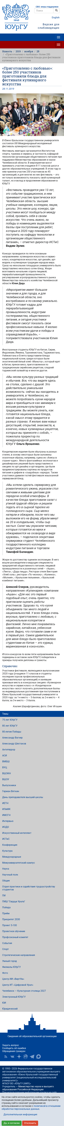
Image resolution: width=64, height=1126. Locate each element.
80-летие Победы (11, 731)
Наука (5, 868)
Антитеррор (8, 749)
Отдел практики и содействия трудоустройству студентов (28, 888)
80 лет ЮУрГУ (9, 725)
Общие (6, 880)
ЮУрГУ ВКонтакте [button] (12, 1056)
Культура (7, 850)
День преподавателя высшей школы (22, 797)
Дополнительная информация (20, 1114)
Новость (7, 51)
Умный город (9, 961)
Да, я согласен (12, 1123)
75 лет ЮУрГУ (9, 719)
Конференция (9, 844)
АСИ (4, 755)
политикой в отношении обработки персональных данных (31, 1107)
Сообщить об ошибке (14, 1048)
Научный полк (10, 874)
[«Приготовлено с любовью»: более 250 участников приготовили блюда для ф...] (32, 114)
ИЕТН (5, 803)
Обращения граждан (13, 1051)
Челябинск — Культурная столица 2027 (24, 990)
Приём (6, 913)
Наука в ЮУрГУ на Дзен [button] (19, 1056)
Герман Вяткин (10, 791)
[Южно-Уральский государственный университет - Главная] (16, 17)
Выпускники (9, 785)
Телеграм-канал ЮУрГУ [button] (32, 1056)
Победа (6, 907)
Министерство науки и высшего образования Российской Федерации (28, 1088)
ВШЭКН (6, 773)
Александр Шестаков (14, 743)
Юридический (10, 1008)
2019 (18, 51)
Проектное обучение (13, 931)
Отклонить (30, 1123)
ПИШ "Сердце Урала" (13, 901)
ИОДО (5, 827)
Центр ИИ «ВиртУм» (13, 979)
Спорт (5, 949)
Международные (11, 856)
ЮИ (4, 1002)
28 (38, 51)
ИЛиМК (6, 809)
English (56, 17)
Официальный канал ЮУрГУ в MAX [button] (38, 1056)
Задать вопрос (10, 1045)
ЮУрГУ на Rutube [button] (25, 1056)
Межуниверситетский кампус (18, 862)
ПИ (4, 895)
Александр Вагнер (12, 737)
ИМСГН (6, 815)
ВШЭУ (5, 779)
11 (7, 88)
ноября (28, 51)
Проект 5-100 (9, 925)
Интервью (7, 821)
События (7, 943)
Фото (5, 973)
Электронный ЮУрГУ (14, 996)
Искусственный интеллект (16, 833)
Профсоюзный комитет (15, 937)
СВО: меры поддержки (47, 7)
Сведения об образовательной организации (32, 1036)
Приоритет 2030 (11, 919)
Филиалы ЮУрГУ (11, 967)
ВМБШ (6, 761)
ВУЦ (4, 767)
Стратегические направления (18, 955)
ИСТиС (6, 838)
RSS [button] (5, 1056)
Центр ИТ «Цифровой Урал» (17, 984)
